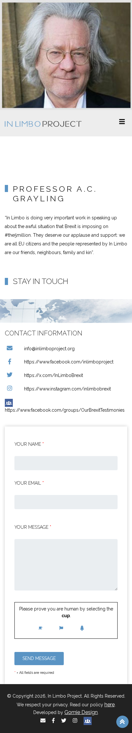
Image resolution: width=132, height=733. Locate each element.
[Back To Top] (122, 721)
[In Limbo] (43, 123)
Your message (32, 527)
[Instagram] (75, 721)
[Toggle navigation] (122, 123)
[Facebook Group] (87, 721)
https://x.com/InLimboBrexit (53, 375)
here (109, 704)
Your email (29, 483)
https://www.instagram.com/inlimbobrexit (67, 388)
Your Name (29, 444)
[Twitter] (64, 721)
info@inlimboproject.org (49, 348)
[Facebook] (53, 721)
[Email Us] (43, 721)
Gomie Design (81, 712)
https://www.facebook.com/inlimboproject (68, 361)
